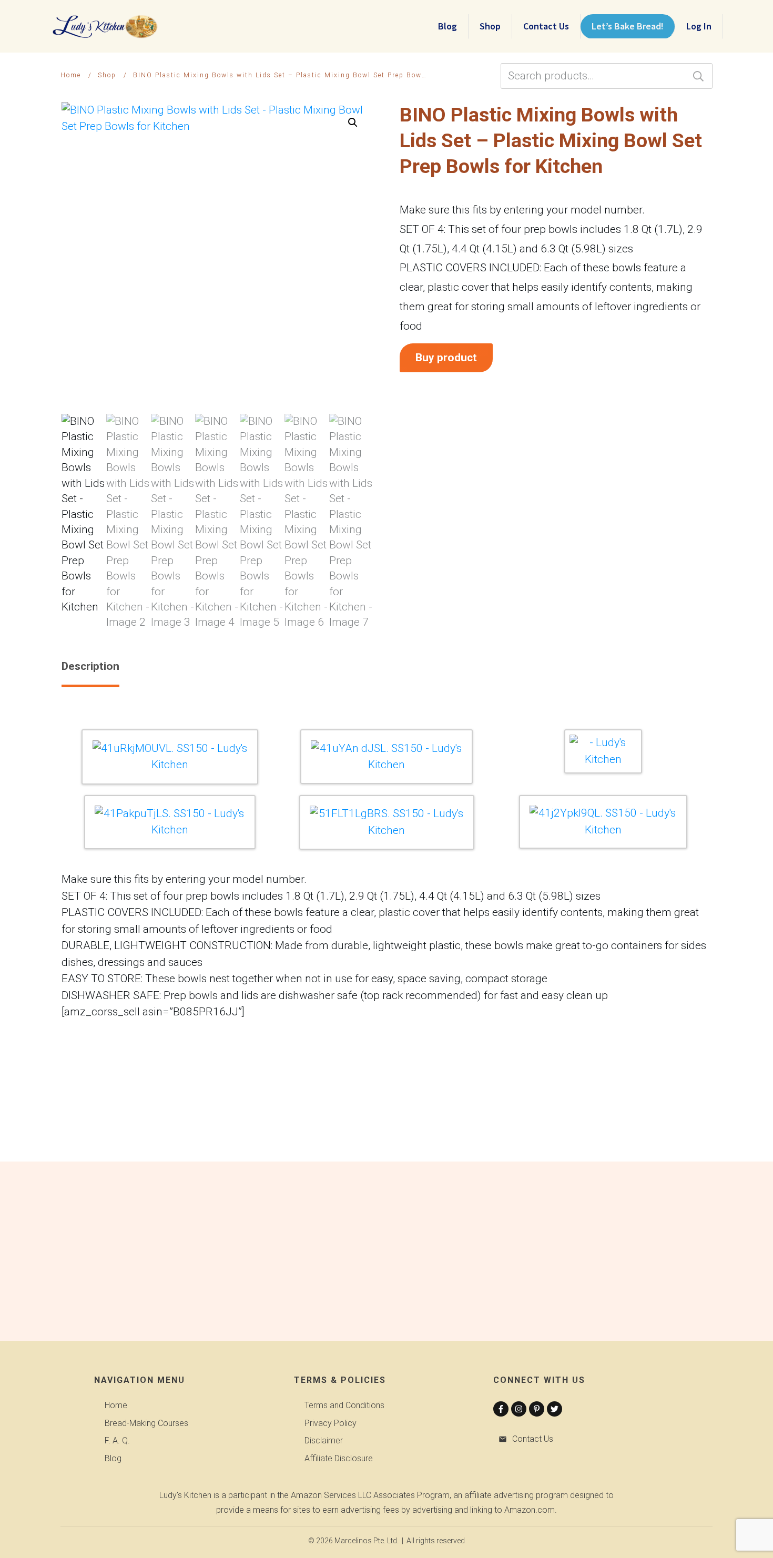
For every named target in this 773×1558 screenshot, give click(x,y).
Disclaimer (323, 1440)
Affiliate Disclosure (338, 1458)
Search (698, 76)
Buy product (446, 357)
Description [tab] (90, 666)
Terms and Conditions (344, 1405)
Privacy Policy (330, 1423)
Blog (113, 1458)
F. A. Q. (117, 1440)
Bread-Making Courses (146, 1423)
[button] (352, 122)
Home (116, 1405)
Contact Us (532, 1439)
